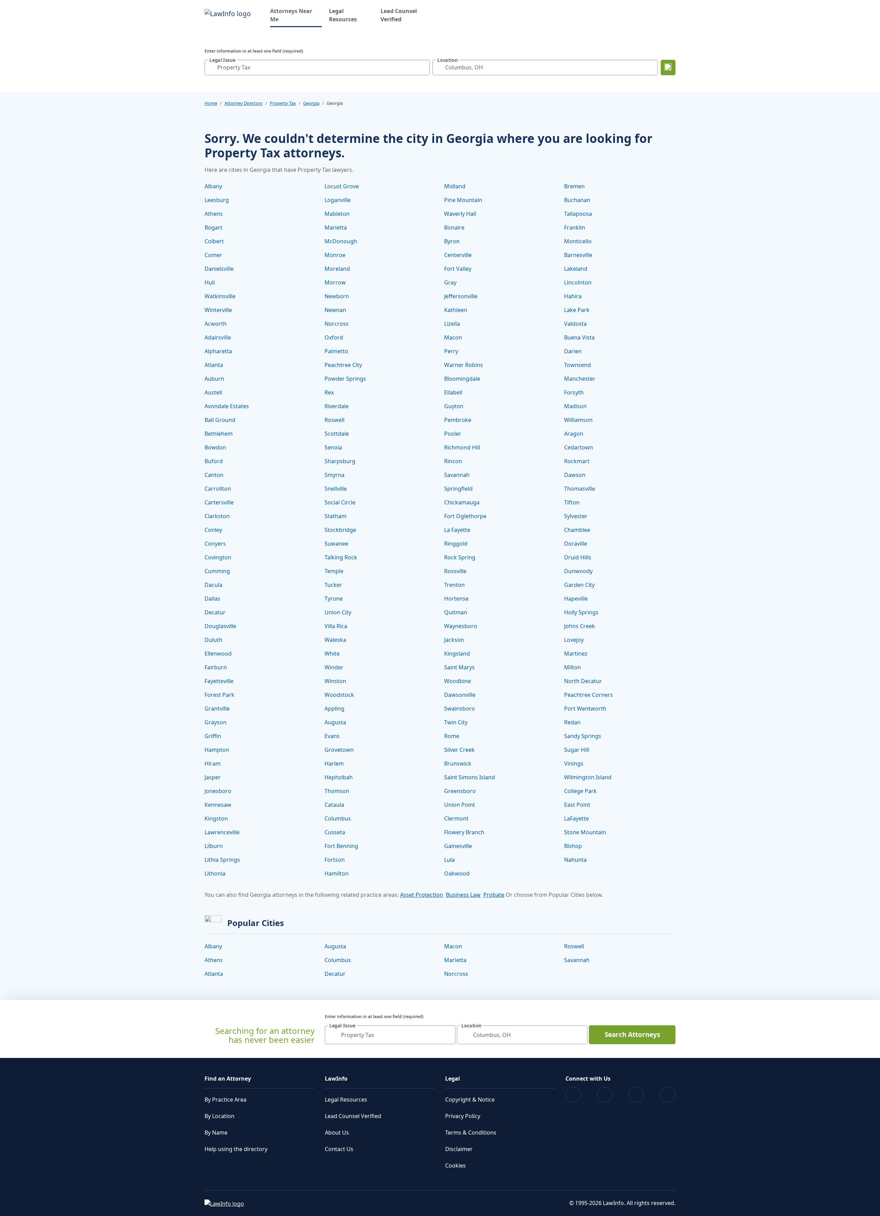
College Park (580, 791)
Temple (333, 571)
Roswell (334, 419)
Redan (572, 722)
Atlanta (214, 364)
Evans (332, 736)
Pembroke (457, 419)
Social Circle (339, 502)
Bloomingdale (462, 378)
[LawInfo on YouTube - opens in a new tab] (636, 1094)
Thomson (336, 791)
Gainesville (458, 846)
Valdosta (575, 323)
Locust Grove (341, 186)
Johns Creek (579, 626)
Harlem (334, 763)
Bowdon (215, 447)
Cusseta (334, 832)
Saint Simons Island (469, 777)
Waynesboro (460, 626)
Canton (214, 474)
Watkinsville (220, 296)
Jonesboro (218, 791)
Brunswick (457, 763)
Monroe (334, 255)
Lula (449, 859)
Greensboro (460, 791)
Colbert (214, 241)
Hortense (456, 598)
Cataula (334, 804)
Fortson (334, 859)
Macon (453, 337)
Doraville (575, 543)
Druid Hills (577, 557)
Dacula (213, 584)
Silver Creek (459, 749)
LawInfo (336, 1078)
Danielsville (219, 268)
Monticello (578, 241)
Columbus (337, 818)
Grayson (216, 722)
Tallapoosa (578, 213)
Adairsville (218, 337)
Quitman (455, 612)
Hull (210, 282)
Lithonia (215, 873)
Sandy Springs (582, 736)
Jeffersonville (460, 296)
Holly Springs (581, 612)
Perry (451, 351)
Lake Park (577, 309)
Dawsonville (459, 694)
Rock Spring (459, 557)
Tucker (333, 584)
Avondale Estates (227, 406)
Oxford (333, 337)
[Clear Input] (423, 67)
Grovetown (339, 749)
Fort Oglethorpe (465, 516)
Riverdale (336, 406)
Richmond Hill (462, 447)
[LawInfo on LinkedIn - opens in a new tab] (667, 1094)
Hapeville (576, 598)
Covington (218, 557)
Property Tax (283, 103)
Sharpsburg (339, 461)
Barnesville (578, 255)
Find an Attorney (228, 1078)
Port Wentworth (585, 708)
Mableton (337, 213)
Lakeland (575, 268)
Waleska (335, 639)
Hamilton (336, 873)
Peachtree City (343, 364)
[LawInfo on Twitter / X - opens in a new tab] (605, 1094)
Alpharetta (218, 351)
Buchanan (577, 200)
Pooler (452, 433)
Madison (575, 406)
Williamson (578, 419)
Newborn (336, 296)
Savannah (457, 474)
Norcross (336, 323)
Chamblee (577, 529)
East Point (577, 804)
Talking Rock (340, 557)
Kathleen (455, 309)
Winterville (218, 309)
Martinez (575, 653)
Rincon (453, 461)
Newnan (335, 309)
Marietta (335, 227)
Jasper (213, 777)
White (332, 653)
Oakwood (457, 873)
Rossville (455, 571)
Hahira (573, 296)
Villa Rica (335, 626)
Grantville (217, 708)
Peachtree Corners (588, 694)
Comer (213, 255)
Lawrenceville (222, 832)
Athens (214, 213)
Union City (337, 612)
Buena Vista (579, 337)
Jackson (454, 639)
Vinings (573, 763)
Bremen (574, 186)
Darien (573, 351)
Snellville (335, 488)
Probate (493, 895)
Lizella (452, 323)
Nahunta (575, 859)
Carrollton (218, 488)
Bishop (573, 846)
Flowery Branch (464, 832)
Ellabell (453, 392)
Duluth (213, 639)
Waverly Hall (460, 213)
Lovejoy (574, 639)
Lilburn (214, 846)
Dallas (212, 598)
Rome (451, 736)
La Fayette (457, 529)
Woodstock (339, 694)
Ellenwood (218, 653)
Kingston (216, 818)
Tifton (572, 502)
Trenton (454, 584)
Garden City (579, 584)
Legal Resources (343, 15)
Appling (334, 708)
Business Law (463, 895)
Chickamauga (462, 502)
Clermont (456, 818)
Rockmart (577, 461)
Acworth (216, 323)
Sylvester (575, 516)
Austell (213, 392)
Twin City (456, 722)
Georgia (311, 103)
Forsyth (574, 392)
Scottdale (336, 433)
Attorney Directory (243, 103)
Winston (335, 681)
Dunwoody (578, 571)
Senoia (333, 447)
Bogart (213, 227)
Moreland (337, 268)
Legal (452, 1078)
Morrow (335, 282)
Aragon (573, 433)
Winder (333, 667)
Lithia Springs (222, 859)
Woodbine (457, 681)
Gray (450, 282)
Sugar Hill (576, 749)
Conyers (215, 543)
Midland (454, 186)
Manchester (579, 378)
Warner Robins (463, 364)
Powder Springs (345, 378)
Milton (572, 667)
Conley (213, 529)
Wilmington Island (588, 777)
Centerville (458, 255)
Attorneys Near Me (296, 15)
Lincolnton (578, 282)
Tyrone (333, 598)
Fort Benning (341, 846)
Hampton (217, 749)
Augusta (335, 722)
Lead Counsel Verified (399, 15)
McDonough (340, 241)
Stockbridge (340, 529)
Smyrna (334, 474)
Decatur (215, 612)
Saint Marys (459, 667)
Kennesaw (218, 804)
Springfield (458, 488)
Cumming (217, 571)
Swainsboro (459, 708)
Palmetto (336, 351)
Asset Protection (421, 895)
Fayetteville (219, 681)
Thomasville (579, 488)
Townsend (577, 364)
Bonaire (454, 227)
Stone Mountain (585, 832)
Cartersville (219, 502)
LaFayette (576, 818)
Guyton (453, 406)
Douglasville (220, 626)
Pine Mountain (463, 200)
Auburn (214, 378)
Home (211, 103)
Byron (452, 241)
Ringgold (456, 543)
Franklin (574, 227)
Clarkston (217, 516)
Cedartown (578, 447)
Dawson (574, 474)
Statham (335, 516)
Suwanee (336, 543)
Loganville (337, 200)
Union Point (459, 804)
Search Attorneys (632, 1034)
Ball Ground (220, 419)
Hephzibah (338, 777)
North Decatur (583, 681)
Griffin (213, 736)
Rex (329, 392)
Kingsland (457, 653)
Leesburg (217, 200)
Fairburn (216, 667)
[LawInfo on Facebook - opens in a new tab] (573, 1094)
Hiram (213, 763)
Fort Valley (457, 268)
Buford (214, 461)
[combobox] (317, 67)
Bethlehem (219, 433)
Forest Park (219, 694)
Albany (213, 186)
